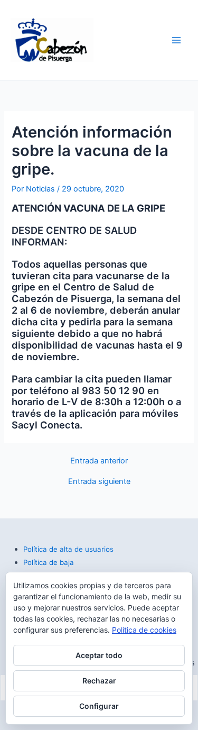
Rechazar (99, 680)
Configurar (99, 705)
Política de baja (48, 562)
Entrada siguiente (99, 482)
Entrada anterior (99, 461)
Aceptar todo (99, 655)
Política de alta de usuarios (68, 549)
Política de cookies (144, 629)
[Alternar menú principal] (176, 40)
